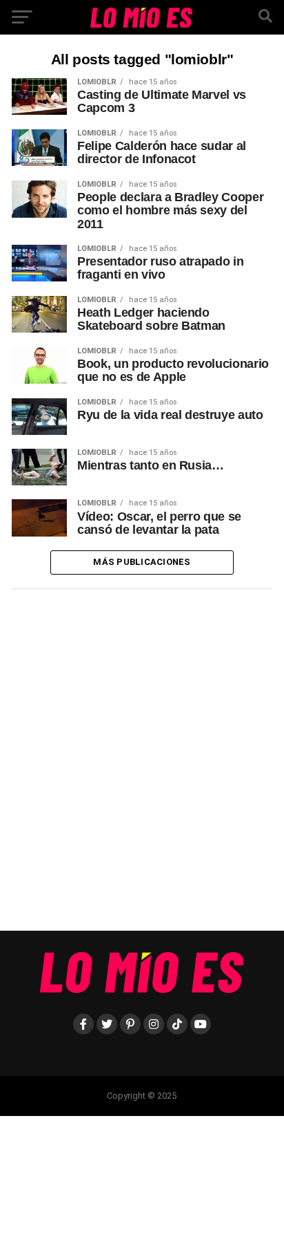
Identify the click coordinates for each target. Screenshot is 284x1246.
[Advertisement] (142, 765)
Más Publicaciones (141, 562)
